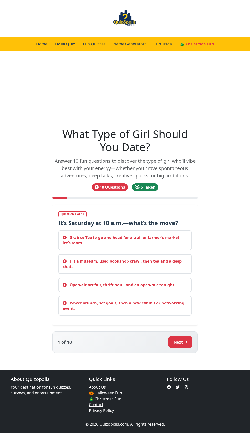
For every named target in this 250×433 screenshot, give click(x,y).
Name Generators (129, 44)
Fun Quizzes (94, 44)
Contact (96, 404)
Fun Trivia (163, 44)
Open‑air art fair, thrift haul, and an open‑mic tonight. (122, 285)
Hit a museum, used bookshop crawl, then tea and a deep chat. (122, 264)
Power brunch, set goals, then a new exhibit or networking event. (123, 305)
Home (41, 44)
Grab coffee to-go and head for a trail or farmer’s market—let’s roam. (123, 240)
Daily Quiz (65, 44)
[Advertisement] (125, 87)
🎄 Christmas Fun (197, 44)
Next (178, 342)
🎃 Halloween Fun (105, 393)
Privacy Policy (101, 410)
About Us (97, 387)
